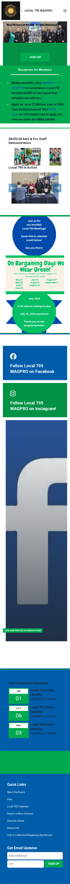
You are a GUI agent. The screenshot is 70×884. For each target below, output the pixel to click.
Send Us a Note (15, 820)
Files (9, 799)
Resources (13, 827)
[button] (28, 200)
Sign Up (53, 863)
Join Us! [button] (35, 57)
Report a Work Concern (20, 813)
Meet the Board (16, 792)
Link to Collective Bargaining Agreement (29, 835)
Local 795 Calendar (18, 806)
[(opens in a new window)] (36, 530)
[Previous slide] (13, 188)
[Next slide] (57, 188)
